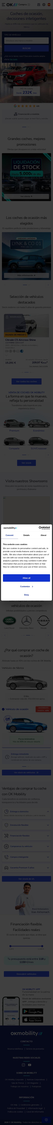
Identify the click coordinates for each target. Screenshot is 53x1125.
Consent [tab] (9, 535)
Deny (26, 595)
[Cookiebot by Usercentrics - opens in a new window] (39, 528)
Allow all (26, 578)
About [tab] (43, 535)
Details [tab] (26, 535)
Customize (25, 586)
